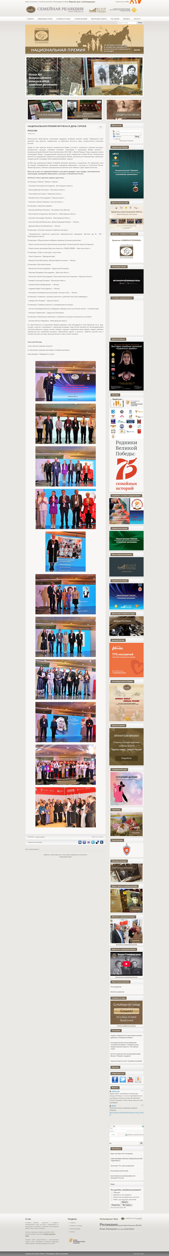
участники (129, 1229)
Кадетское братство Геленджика (121, 1153)
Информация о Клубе (45, 19)
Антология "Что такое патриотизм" (122, 1166)
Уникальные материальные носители (126, 1197)
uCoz (142, 1253)
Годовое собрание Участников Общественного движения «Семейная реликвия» (126, 1036)
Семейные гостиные (63, 19)
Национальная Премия (119, 147)
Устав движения (115, 987)
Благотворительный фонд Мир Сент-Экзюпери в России (123, 1177)
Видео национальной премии (122, 554)
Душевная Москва (118, 640)
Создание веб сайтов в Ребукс (35, 1253)
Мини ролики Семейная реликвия (123, 614)
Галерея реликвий (80, 19)
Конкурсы (126, 19)
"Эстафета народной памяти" (122, 298)
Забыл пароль (123, 140)
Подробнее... (54, 91)
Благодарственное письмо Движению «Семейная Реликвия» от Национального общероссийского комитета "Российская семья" (124, 1046)
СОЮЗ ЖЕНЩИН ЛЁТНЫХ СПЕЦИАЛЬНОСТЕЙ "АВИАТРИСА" (126, 1160)
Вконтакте (115, 1067)
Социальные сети (118, 1073)
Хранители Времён (118, 725)
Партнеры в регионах (119, 861)
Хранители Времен (118, 339)
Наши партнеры (117, 840)
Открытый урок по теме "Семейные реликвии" (126, 1061)
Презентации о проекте (99, 19)
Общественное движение (120, 982)
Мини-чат (115, 1088)
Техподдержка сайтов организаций (57, 1253)
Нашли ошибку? (40, 837)
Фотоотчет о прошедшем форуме (123, 917)
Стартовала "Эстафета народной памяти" (126, 495)
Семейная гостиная (118, 998)
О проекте (30, 19)
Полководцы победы (119, 267)
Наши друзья (116, 1149)
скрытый (117, 139)
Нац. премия (115, 19)
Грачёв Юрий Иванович (127, 1225)
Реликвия (109, 1224)
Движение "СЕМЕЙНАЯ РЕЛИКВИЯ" (124, 234)
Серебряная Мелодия (119, 769)
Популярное (116, 1030)
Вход (69, 856)
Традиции (116, 1192)
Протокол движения (117, 992)
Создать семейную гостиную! (126, 1025)
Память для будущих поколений (124, 1199)
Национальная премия (119, 528)
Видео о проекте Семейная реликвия (124, 886)
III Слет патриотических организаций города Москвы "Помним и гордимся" (125, 1055)
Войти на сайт (116, 125)
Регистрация (63, 856)
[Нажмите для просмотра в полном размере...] (65, 401)
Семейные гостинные (76, 1225)
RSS (127, 1)
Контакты (137, 19)
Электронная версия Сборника (122, 681)
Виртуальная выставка (120, 203)
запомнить (118, 136)
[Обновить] (143, 1126)
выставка (121, 1229)
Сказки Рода (116, 810)
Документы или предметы (122, 1195)
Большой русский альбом (119, 1171)
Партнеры (115, 395)
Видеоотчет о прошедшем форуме (124, 949)
